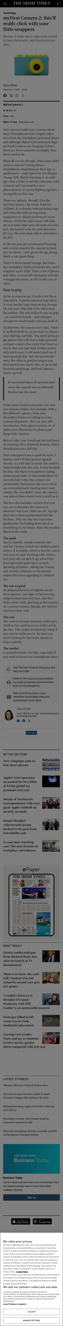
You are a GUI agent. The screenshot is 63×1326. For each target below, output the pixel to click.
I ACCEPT (31, 1312)
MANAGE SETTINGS (31, 1320)
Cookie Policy (22, 1272)
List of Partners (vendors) (14, 1304)
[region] (31, 1279)
